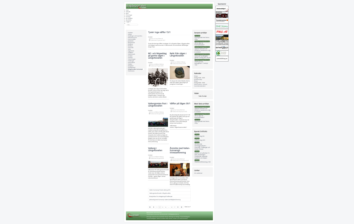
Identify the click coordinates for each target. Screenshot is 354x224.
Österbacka (131, 71)
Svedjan (130, 56)
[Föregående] (153, 207)
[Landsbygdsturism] (222, 26)
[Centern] (222, 53)
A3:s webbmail (198, 173)
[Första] (150, 207)
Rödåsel (130, 46)
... (168, 207)
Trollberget (131, 61)
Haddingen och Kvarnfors (135, 36)
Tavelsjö (130, 57)
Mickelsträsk (131, 42)
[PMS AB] (222, 31)
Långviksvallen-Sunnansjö (135, 69)
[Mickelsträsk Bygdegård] (222, 14)
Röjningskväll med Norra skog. (202, 122)
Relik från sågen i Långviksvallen (178, 54)
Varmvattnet (131, 62)
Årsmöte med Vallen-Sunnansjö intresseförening (180, 150)
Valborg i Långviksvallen (155, 149)
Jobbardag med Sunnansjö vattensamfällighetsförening (165, 199)
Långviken (131, 66)
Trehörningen (132, 59)
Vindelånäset (131, 67)
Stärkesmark (131, 54)
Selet (129, 49)
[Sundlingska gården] (222, 42)
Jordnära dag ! (198, 79)
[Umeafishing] (222, 58)
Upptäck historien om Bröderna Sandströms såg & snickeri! (202, 110)
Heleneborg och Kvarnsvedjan (132, 38)
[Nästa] (178, 207)
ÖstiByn (130, 64)
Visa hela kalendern (199, 86)
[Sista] (181, 207)
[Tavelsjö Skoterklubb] (222, 37)
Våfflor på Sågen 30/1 (180, 103)
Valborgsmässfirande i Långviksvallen (160, 193)
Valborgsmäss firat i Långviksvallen (157, 104)
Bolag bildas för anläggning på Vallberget (160, 196)
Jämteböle (130, 41)
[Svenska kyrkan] (222, 20)
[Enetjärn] (222, 47)
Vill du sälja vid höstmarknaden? (199, 116)
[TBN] (222, 8)
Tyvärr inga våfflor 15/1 (159, 32)
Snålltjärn (130, 52)
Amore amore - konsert (200, 84)
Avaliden (130, 32)
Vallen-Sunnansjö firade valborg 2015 (159, 190)
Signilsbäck (131, 51)
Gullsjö (130, 34)
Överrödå (130, 47)
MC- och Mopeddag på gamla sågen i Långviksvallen (157, 55)
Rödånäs (130, 44)
